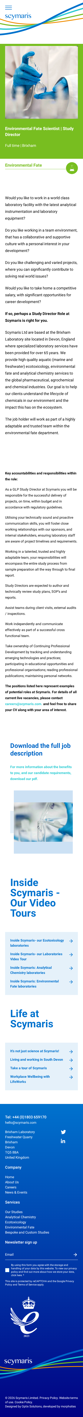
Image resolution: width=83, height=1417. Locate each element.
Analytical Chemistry (20, 1217)
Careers (10, 1187)
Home (9, 1177)
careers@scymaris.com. (23, 704)
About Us (12, 1182)
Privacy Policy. (49, 1398)
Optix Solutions (32, 1406)
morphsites (68, 1406)
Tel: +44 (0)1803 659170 (25, 1117)
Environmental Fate (19, 1227)
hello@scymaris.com (20, 1123)
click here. (16, 1275)
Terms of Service (27, 1284)
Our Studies (14, 1212)
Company (13, 1167)
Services (12, 1202)
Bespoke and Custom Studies (27, 1232)
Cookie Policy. (24, 1402)
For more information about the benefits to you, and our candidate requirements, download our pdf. (41, 773)
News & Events (16, 1192)
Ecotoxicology (15, 1222)
